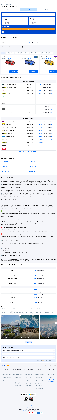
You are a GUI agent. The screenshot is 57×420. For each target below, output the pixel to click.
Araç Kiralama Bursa (17, 380)
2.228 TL (40, 302)
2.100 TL (45, 133)
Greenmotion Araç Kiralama (28, 382)
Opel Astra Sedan (12, 283)
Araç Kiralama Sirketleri (6, 372)
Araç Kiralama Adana (17, 385)
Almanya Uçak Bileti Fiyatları (39, 383)
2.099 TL (45, 142)
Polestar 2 (12, 270)
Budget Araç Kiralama (28, 374)
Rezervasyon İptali (50, 375)
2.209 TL (45, 96)
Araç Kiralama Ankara (17, 377)
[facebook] (45, 365)
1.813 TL (40, 297)
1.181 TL (45, 127)
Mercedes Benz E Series (12, 294)
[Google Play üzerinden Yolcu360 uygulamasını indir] (32, 394)
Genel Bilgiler (10, 9)
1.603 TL (40, 280)
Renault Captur (12, 302)
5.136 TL (40, 270)
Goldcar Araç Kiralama (28, 383)
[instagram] (55, 365)
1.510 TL (40, 299)
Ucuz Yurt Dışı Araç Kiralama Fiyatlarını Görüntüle (28, 151)
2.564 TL (40, 289)
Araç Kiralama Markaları (6, 375)
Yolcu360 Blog (6, 379)
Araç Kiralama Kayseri (17, 382)
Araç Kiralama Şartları (6, 380)
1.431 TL (40, 275)
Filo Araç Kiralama (32, 163)
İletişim (50, 377)
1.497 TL (40, 283)
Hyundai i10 (13, 275)
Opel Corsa (13, 292)
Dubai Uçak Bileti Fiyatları (39, 379)
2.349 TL (45, 87)
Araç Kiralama (28, 9)
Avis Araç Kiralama (28, 371)
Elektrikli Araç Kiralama (6, 163)
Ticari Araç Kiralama (5, 166)
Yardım (43, 360)
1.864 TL (45, 84)
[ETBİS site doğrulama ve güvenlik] (31, 399)
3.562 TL (45, 130)
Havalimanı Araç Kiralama (33, 169)
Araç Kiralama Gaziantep (17, 383)
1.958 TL (45, 90)
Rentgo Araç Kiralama (28, 375)
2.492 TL (45, 106)
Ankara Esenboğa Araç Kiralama (17, 374)
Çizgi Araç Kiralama (28, 380)
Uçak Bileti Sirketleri (40, 372)
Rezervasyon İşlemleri (50, 374)
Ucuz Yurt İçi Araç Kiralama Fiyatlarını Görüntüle (28, 114)
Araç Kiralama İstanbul (17, 371)
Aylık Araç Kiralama (5, 169)
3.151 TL (45, 121)
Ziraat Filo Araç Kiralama (28, 379)
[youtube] (53, 365)
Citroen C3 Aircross (12, 280)
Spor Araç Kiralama (5, 171)
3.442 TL (45, 136)
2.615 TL (45, 103)
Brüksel (3, 42)
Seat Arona (13, 297)
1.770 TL (45, 139)
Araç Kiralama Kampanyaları (6, 377)
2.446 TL (45, 112)
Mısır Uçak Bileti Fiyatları (39, 385)
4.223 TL (45, 145)
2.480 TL (45, 99)
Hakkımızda (50, 371)
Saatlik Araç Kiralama (33, 171)
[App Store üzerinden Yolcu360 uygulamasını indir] (24, 394)
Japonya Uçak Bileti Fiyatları (39, 386)
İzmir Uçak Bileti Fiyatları (39, 377)
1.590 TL (40, 273)
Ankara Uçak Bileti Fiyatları (40, 380)
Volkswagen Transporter (12, 278)
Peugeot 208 (12, 273)
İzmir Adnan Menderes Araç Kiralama (17, 379)
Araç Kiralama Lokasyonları (6, 374)
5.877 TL (45, 124)
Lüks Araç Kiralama (32, 161)
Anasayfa (2, 4)
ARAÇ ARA (28, 29)
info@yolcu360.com (51, 381)
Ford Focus (13, 299)
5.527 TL (40, 294)
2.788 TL (45, 109)
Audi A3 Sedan (12, 289)
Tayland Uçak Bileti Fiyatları (39, 382)
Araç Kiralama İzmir (17, 375)
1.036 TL (45, 148)
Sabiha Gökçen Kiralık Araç (17, 372)
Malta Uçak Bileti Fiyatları (39, 388)
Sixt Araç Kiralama (28, 377)
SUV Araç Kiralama (5, 161)
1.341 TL (34, 42)
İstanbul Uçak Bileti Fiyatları (39, 374)
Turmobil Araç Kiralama (28, 385)
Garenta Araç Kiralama (28, 372)
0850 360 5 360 (51, 379)
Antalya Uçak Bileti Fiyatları (39, 375)
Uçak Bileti (47, 9)
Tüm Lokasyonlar (28, 342)
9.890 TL (40, 278)
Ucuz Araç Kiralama (32, 166)
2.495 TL (45, 93)
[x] (48, 365)
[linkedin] (50, 365)
